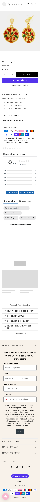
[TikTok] (22, 466)
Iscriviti (20, 432)
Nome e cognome (10, 363)
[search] (8, 4)
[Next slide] (22, 54)
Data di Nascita (9, 384)
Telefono (7, 395)
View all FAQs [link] (19, 333)
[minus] (4, 74)
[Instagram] (17, 466)
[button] (27, 74)
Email (5, 374)
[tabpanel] (20, 227)
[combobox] (8, 399)
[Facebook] (11, 466)
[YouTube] (28, 466)
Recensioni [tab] (11, 201)
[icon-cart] (35, 4)
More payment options (20, 85)
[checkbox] (27, 218)
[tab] (25, 201)
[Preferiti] (31, 4)
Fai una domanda (12, 192)
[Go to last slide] (17, 54)
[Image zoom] (20, 31)
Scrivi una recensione (26, 192)
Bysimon (23, 498)
